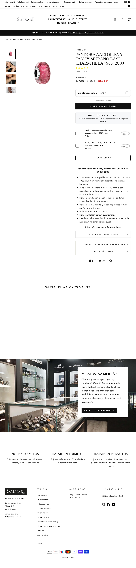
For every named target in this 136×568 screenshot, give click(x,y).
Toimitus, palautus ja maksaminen (103, 244)
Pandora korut (114, 227)
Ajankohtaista (44, 6)
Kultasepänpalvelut (53, 2)
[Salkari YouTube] (113, 504)
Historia (33, 6)
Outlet (61, 22)
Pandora (81, 50)
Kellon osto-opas (85, 2)
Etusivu (5, 39)
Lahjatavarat (57, 19)
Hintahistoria (80, 77)
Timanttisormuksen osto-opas (106, 2)
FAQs (62, 6)
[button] (82, 68)
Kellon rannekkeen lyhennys (16, 6)
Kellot (64, 15)
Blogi (55, 6)
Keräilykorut (25, 39)
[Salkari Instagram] (103, 504)
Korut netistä (14, 39)
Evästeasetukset (37, 2)
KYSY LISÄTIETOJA (103, 251)
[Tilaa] (121, 496)
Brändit (73, 22)
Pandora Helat (37, 39)
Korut (54, 15)
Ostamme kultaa (70, 2)
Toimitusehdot (23, 2)
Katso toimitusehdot (99, 410)
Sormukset (78, 15)
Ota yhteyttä (10, 2)
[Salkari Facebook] (108, 504)
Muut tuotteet (78, 19)
